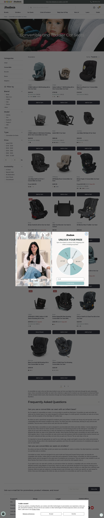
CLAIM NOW (70, 283)
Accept (51, 514)
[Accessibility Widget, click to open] (101, 515)
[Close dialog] (86, 233)
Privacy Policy (36, 509)
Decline (74, 514)
